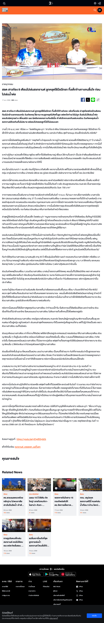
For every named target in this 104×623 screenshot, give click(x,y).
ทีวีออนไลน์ (46, 586)
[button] (22, 51)
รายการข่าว (32, 591)
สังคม (5, 494)
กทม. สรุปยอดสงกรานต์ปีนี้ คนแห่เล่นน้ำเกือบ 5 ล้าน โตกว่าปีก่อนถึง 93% (90, 501)
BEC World (56, 586)
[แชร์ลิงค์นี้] (98, 100)
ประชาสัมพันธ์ (33, 494)
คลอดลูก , (28, 447)
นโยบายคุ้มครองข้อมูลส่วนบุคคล (62, 600)
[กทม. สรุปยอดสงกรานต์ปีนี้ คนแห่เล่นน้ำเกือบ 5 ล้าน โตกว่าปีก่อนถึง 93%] (90, 484)
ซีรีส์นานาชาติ (6, 591)
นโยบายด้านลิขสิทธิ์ (59, 595)
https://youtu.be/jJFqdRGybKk (31, 439)
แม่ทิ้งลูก (36, 447)
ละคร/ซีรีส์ (5, 586)
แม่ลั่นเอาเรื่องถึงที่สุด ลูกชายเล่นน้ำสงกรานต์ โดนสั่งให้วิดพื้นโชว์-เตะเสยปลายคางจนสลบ (38, 542)
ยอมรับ (94, 615)
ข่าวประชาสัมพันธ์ (34, 595)
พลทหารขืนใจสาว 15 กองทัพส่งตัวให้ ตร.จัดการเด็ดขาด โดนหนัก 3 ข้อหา (64, 501)
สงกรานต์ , (19, 447)
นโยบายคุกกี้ (56, 604)
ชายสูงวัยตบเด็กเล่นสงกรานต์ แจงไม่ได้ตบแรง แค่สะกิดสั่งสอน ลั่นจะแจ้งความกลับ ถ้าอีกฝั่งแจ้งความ (14, 542)
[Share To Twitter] (88, 100)
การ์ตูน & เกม (6, 595)
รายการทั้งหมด (20, 586)
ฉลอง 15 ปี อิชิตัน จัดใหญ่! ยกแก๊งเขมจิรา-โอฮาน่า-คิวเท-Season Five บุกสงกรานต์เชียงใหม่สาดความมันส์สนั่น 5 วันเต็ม (39, 501)
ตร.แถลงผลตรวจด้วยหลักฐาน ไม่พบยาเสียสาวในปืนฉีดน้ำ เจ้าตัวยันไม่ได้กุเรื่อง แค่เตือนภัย (13, 501)
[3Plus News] (7, 10)
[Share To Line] (93, 100)
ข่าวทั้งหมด (32, 586)
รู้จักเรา (55, 591)
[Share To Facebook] (83, 100)
